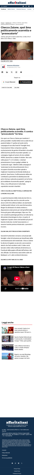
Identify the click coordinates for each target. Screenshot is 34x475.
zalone (16, 87)
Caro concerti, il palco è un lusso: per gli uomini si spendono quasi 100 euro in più (22, 330)
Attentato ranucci (21, 9)
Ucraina (29, 9)
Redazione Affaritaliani (13, 65)
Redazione (4, 455)
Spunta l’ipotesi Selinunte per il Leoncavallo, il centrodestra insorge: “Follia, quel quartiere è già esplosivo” (23, 339)
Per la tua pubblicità (7, 458)
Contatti (4, 450)
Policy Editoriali (6, 452)
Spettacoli (8, 23)
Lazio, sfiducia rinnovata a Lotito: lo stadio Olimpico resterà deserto (22, 347)
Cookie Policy (17, 471)
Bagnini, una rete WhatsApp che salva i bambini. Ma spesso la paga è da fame (22, 356)
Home (2, 23)
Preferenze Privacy (17, 473)
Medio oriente (11, 9)
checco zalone (7, 87)
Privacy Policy (17, 468)
